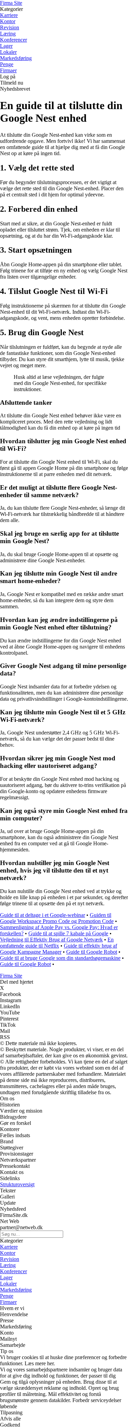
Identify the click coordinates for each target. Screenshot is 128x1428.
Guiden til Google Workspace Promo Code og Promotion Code (57, 918)
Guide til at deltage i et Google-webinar (42, 915)
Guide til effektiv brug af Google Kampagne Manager (58, 949)
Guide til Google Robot (91, 952)
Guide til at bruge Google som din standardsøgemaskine (60, 958)
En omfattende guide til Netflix (57, 943)
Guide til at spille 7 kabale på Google (68, 933)
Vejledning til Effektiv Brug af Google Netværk (51, 939)
